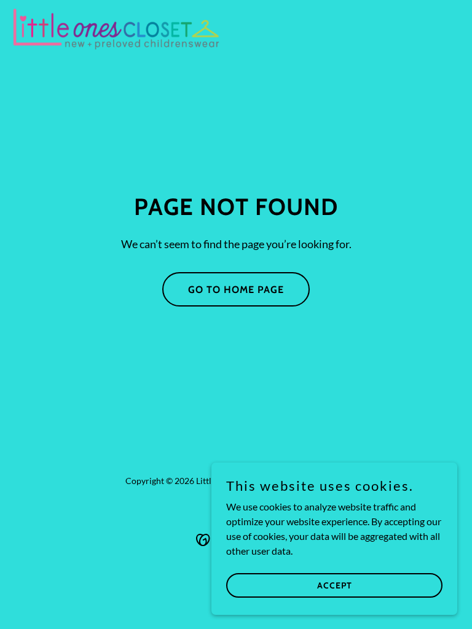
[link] (116, 29)
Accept (334, 584)
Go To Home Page (236, 289)
